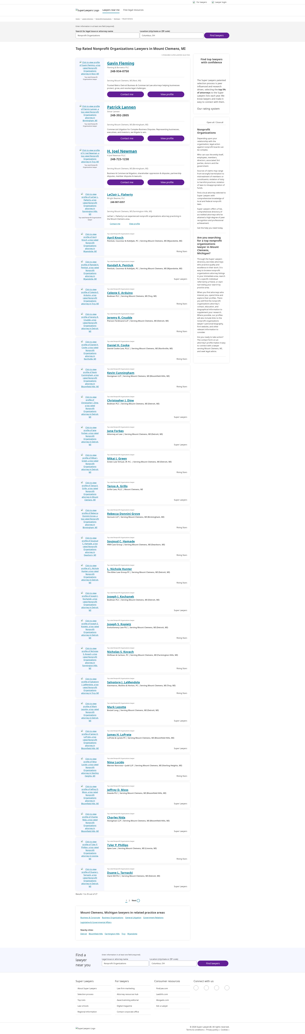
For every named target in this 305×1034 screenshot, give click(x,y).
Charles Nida (116, 817)
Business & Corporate (90, 917)
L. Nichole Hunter (119, 569)
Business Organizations (112, 917)
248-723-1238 (119, 159)
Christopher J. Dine (120, 400)
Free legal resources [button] (133, 9)
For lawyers (122, 981)
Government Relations (153, 917)
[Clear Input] (136, 35)
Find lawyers (217, 35)
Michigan (117, 19)
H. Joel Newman (122, 151)
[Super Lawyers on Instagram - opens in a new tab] (206, 987)
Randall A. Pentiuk (120, 265)
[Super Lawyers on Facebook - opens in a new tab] (196, 987)
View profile (167, 94)
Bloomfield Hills (96, 933)
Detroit (83, 933)
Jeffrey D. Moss (117, 790)
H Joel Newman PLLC (116, 155)
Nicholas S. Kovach (120, 652)
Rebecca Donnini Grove (123, 514)
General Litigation (133, 917)
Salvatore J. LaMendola (123, 682)
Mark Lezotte (116, 707)
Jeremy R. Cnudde (119, 317)
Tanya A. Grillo (117, 486)
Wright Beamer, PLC (116, 198)
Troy (123, 933)
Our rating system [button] (208, 108)
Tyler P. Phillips (117, 845)
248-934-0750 (119, 71)
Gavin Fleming (120, 63)
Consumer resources (167, 981)
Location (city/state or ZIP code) (155, 31)
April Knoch (115, 237)
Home (78, 19)
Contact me (127, 94)
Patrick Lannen (121, 107)
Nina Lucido (115, 762)
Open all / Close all (215, 122)
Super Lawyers (85, 981)
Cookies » (225, 1029)
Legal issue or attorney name (115, 959)
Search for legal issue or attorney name (94, 31)
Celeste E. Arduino (120, 293)
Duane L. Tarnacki (120, 873)
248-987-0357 (117, 202)
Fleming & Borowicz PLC (118, 67)
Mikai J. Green (117, 458)
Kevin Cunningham (120, 373)
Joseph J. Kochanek (120, 596)
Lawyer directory (87, 19)
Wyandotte (132, 933)
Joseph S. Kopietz (119, 624)
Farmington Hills (112, 933)
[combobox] (107, 35)
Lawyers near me (110, 9)
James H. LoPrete (119, 734)
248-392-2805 (119, 115)
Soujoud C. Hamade (121, 541)
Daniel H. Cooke (118, 345)
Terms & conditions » (195, 1029)
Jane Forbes (115, 431)
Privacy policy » (213, 1029)
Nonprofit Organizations (104, 19)
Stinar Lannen (113, 111)
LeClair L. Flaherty (120, 194)
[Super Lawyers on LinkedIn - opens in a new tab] (227, 987)
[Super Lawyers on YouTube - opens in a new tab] (216, 987)
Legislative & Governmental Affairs (96, 922)
